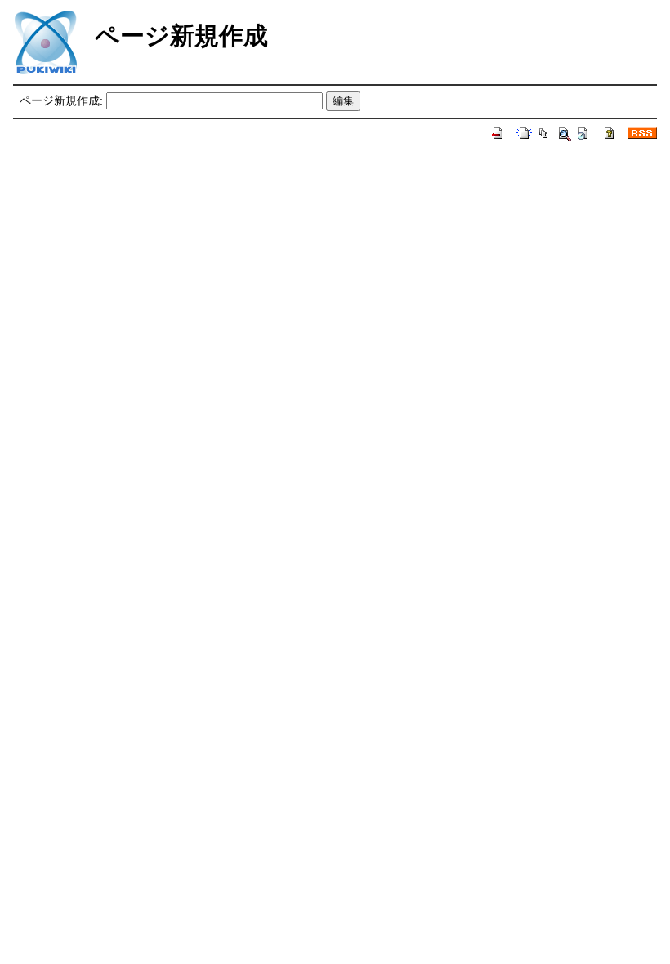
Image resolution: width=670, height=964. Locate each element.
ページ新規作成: (61, 100)
